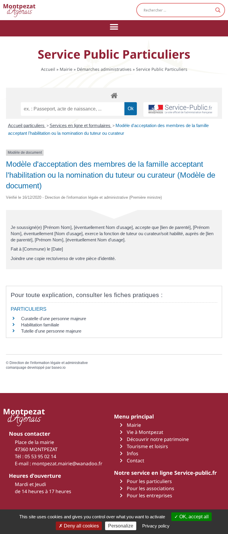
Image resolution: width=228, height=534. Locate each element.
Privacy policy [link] (156, 525)
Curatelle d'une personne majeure (53, 318)
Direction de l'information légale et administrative (49, 363)
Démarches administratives (104, 69)
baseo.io (59, 367)
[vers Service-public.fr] (180, 109)
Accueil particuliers (27, 125)
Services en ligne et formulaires (81, 125)
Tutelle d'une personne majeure (51, 330)
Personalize (120, 525)
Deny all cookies (81, 525)
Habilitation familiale (40, 324)
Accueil (48, 69)
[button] (114, 26)
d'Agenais (19, 10)
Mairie (66, 69)
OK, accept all (193, 516)
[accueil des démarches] (114, 95)
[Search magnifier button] (218, 10)
